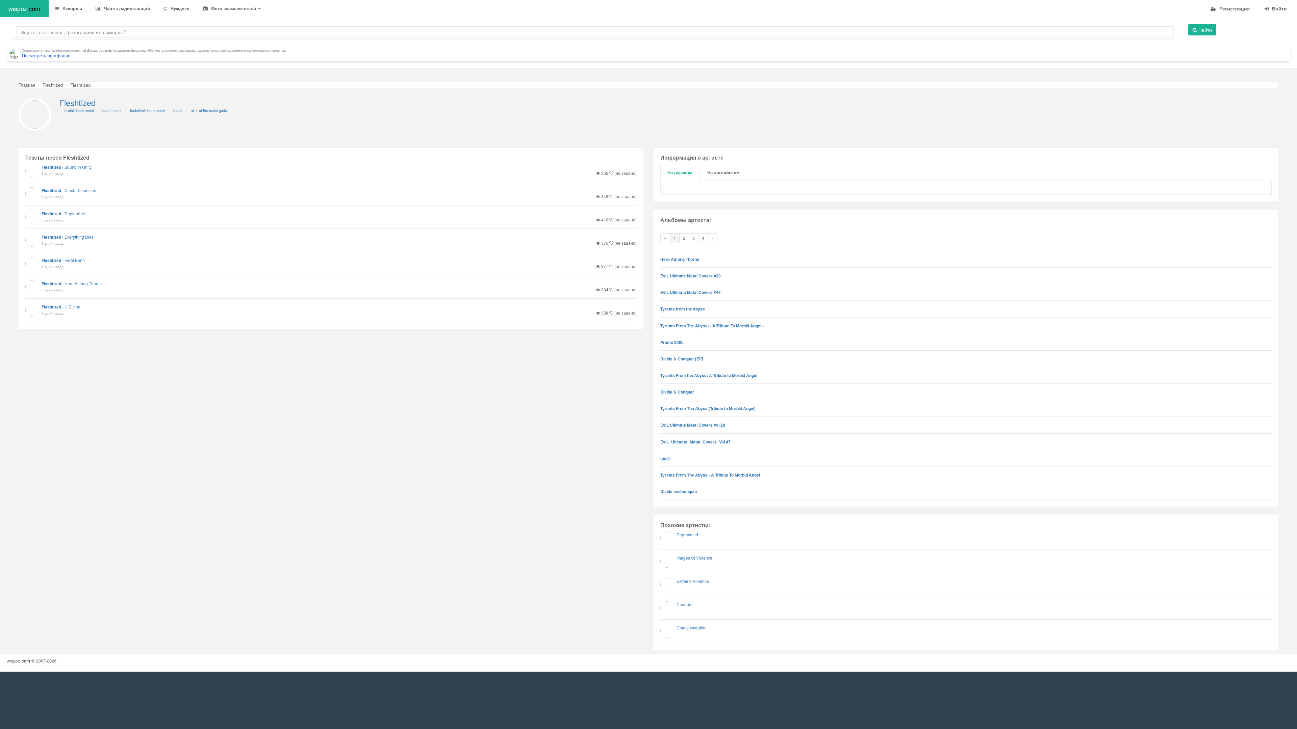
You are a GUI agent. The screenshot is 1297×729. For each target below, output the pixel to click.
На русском (679, 172)
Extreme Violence (693, 581)
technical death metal (147, 110)
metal (177, 110)
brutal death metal (79, 110)
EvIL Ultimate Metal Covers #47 (690, 292)
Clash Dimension (80, 190)
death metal (111, 110)
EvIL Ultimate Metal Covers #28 (690, 276)
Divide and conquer (678, 491)
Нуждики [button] (179, 8)
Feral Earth (75, 260)
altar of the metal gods (209, 110)
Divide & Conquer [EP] (681, 359)
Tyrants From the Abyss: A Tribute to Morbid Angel (708, 375)
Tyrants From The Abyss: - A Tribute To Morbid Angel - (712, 326)
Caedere (685, 604)
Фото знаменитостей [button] (233, 8)
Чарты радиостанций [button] (126, 8)
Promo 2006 (672, 342)
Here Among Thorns (83, 283)
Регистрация (1234, 8)
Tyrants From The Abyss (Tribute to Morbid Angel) (708, 408)
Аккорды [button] (71, 8)
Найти (1204, 29)
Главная (27, 85)
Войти (1279, 8)
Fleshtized (53, 85)
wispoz (24, 8)
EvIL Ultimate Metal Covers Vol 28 (692, 425)
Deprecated (687, 534)
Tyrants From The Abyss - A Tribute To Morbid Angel (710, 475)
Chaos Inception (692, 627)
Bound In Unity (78, 167)
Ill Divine (72, 306)
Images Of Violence (694, 558)
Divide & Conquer (677, 392)
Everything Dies (79, 237)
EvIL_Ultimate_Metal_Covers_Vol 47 (695, 442)
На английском (723, 172)
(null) (665, 458)
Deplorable (75, 213)
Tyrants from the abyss (682, 309)
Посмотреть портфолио (46, 55)
